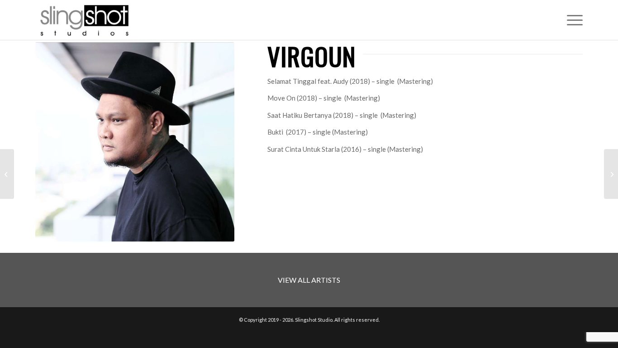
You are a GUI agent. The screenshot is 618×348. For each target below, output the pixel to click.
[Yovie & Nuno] (7, 174)
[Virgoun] (611, 174)
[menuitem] (572, 20)
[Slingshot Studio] (84, 20)
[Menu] (572, 20)
